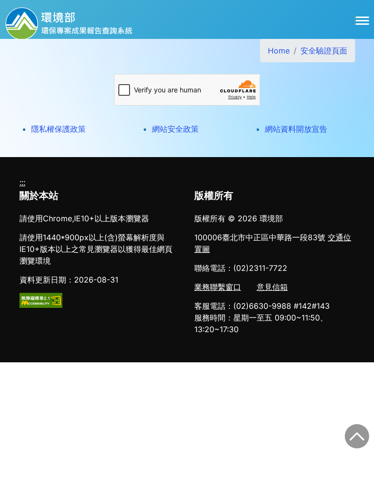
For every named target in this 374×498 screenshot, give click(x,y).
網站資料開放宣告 (296, 129)
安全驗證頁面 (323, 50)
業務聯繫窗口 (217, 287)
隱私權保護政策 (58, 129)
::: (22, 182)
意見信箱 (272, 287)
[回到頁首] (357, 436)
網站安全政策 (175, 129)
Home (279, 50)
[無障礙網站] (40, 299)
